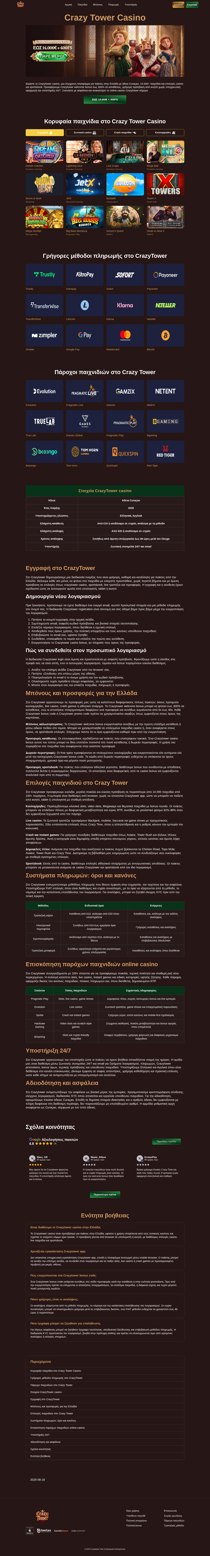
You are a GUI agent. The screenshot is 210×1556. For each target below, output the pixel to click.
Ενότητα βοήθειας (40, 1456)
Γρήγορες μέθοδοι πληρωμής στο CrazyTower (56, 1378)
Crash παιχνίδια (123, 132)
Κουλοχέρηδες (163, 132)
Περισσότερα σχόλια (105, 1194)
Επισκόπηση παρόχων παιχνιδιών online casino (57, 1427)
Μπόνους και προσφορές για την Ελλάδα (53, 1406)
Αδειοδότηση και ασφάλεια (45, 1442)
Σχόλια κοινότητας (40, 1449)
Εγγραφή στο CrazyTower (45, 1399)
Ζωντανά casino (83, 132)
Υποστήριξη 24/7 (40, 1434)
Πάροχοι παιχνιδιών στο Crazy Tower (51, 1385)
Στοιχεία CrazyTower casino (46, 1392)
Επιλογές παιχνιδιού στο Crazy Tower (51, 1413)
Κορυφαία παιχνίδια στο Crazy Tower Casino (55, 1370)
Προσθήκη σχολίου (166, 1141)
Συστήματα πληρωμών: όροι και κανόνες (53, 1420)
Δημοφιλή (42, 132)
